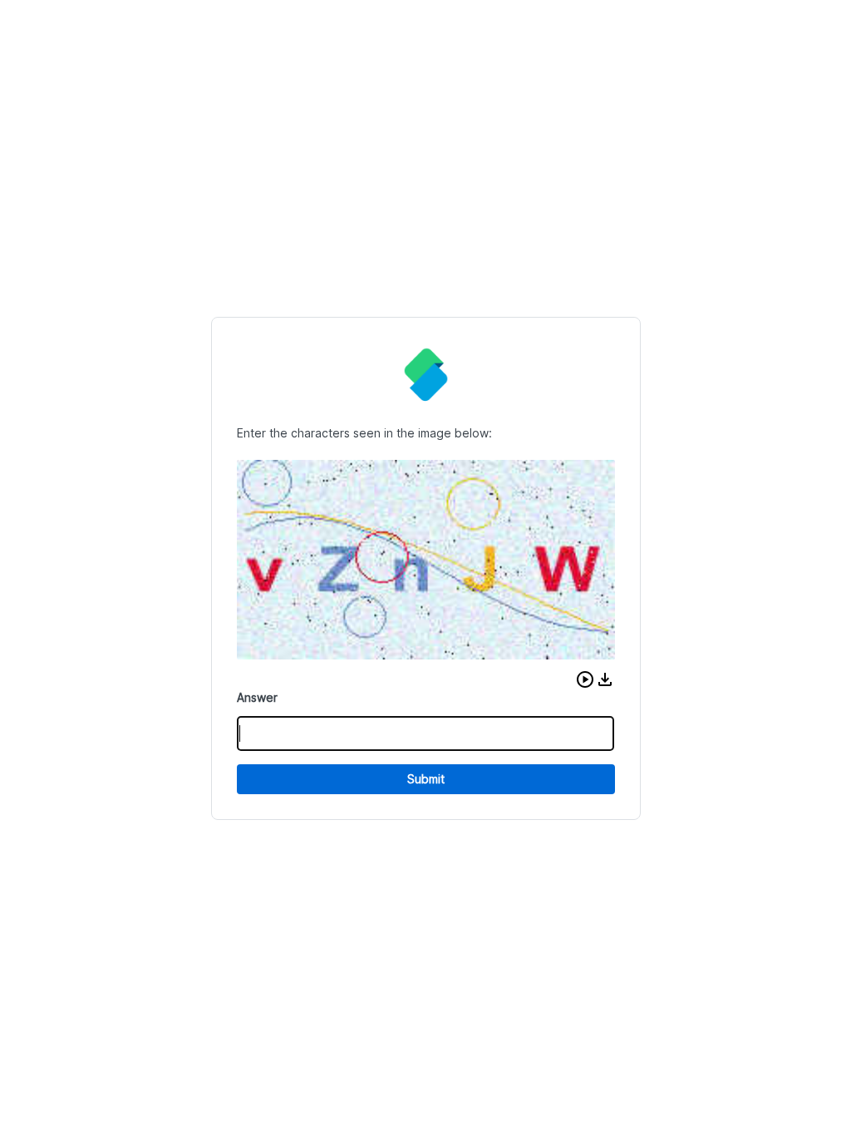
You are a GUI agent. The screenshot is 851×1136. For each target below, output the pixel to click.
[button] (585, 679)
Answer (257, 697)
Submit (426, 779)
